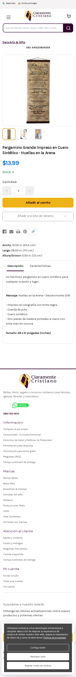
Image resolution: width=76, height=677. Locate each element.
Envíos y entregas (27, 3)
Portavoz (8, 500)
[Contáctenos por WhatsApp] (20, 405)
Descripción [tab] (15, 266)
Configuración (38, 647)
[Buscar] (68, 27)
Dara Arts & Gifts (13, 42)
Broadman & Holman (15, 489)
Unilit (6, 511)
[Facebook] (4, 231)
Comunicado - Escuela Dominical (22, 434)
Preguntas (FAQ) (12, 456)
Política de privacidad (54, 637)
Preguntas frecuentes (15, 548)
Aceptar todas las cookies (38, 665)
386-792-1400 (11, 413)
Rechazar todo (38, 656)
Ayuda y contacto (13, 537)
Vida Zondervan (12, 516)
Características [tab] (40, 266)
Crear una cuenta (13, 581)
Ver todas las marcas (15, 522)
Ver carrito (9, 586)
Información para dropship (18, 445)
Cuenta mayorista (13, 554)
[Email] (11, 231)
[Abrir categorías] (7, 16)
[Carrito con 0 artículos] (68, 16)
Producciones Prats (14, 505)
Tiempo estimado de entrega (19, 462)
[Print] (18, 231)
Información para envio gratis (19, 451)
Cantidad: (9, 181)
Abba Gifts (9, 483)
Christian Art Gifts (13, 494)
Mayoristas (8, 3)
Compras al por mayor (15, 429)
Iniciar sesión (10, 575)
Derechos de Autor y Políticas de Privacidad (27, 440)
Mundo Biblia (10, 478)
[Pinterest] (25, 231)
